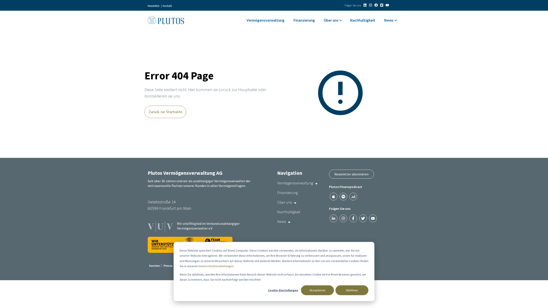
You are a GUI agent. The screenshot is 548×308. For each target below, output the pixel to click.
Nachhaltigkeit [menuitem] (362, 20)
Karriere (154, 266)
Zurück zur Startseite (165, 111)
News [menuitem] (388, 20)
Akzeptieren (317, 290)
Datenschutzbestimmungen (216, 266)
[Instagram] (370, 5)
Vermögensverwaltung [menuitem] (265, 20)
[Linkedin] (365, 5)
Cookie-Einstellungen (283, 290)
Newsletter (153, 6)
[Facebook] (376, 5)
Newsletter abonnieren (351, 174)
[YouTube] (387, 5)
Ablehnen (352, 290)
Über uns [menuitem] (331, 20)
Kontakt (167, 6)
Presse (168, 266)
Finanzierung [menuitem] (304, 20)
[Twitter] (381, 5)
